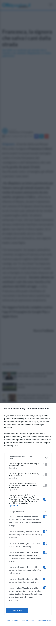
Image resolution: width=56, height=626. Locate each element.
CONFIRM (17, 610)
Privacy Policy (44, 620)
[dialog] (28, 514)
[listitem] (28, 458)
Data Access (28, 620)
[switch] (45, 464)
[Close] (50, 409)
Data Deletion (12, 620)
